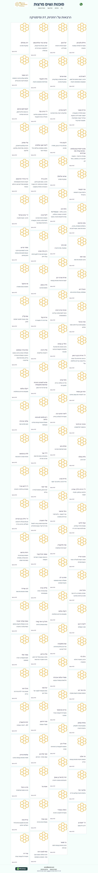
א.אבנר (48, 871)
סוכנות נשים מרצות (49, 4)
